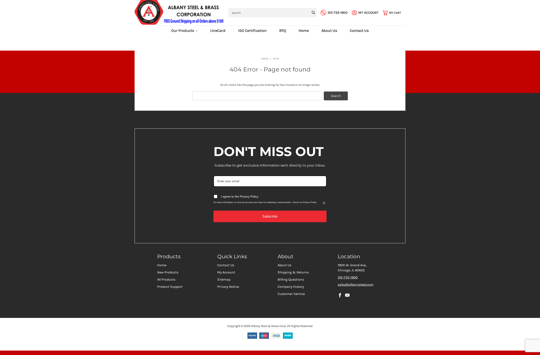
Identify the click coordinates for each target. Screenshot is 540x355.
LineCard (217, 30)
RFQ (282, 30)
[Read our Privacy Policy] (324, 203)
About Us (329, 30)
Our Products (183, 30)
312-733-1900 (348, 277)
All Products (166, 279)
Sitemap (223, 279)
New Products (167, 272)
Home (304, 30)
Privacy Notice (228, 287)
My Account (226, 272)
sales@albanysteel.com (355, 284)
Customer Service (291, 294)
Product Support (169, 287)
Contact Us (359, 30)
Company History (291, 287)
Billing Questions (291, 279)
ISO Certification (252, 30)
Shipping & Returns (293, 272)
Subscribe (270, 216)
